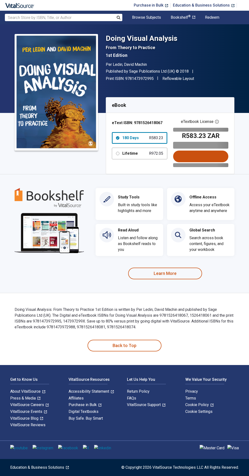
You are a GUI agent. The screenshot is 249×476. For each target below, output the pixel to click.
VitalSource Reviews (27, 425)
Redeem (212, 17)
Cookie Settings (199, 411)
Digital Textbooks (83, 411)
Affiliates (76, 398)
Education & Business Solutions (202, 5)
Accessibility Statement (89, 391)
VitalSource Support (144, 404)
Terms (190, 398)
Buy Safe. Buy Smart (86, 418)
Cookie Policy (197, 404)
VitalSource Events (26, 411)
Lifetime (142, 153)
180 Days (142, 138)
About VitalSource (26, 391)
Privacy (191, 391)
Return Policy (138, 391)
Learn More (165, 273)
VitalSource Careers (27, 404)
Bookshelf (181, 17)
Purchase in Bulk (149, 5)
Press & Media (23, 398)
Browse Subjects (146, 17)
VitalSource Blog (24, 418)
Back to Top (124, 345)
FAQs (131, 398)
